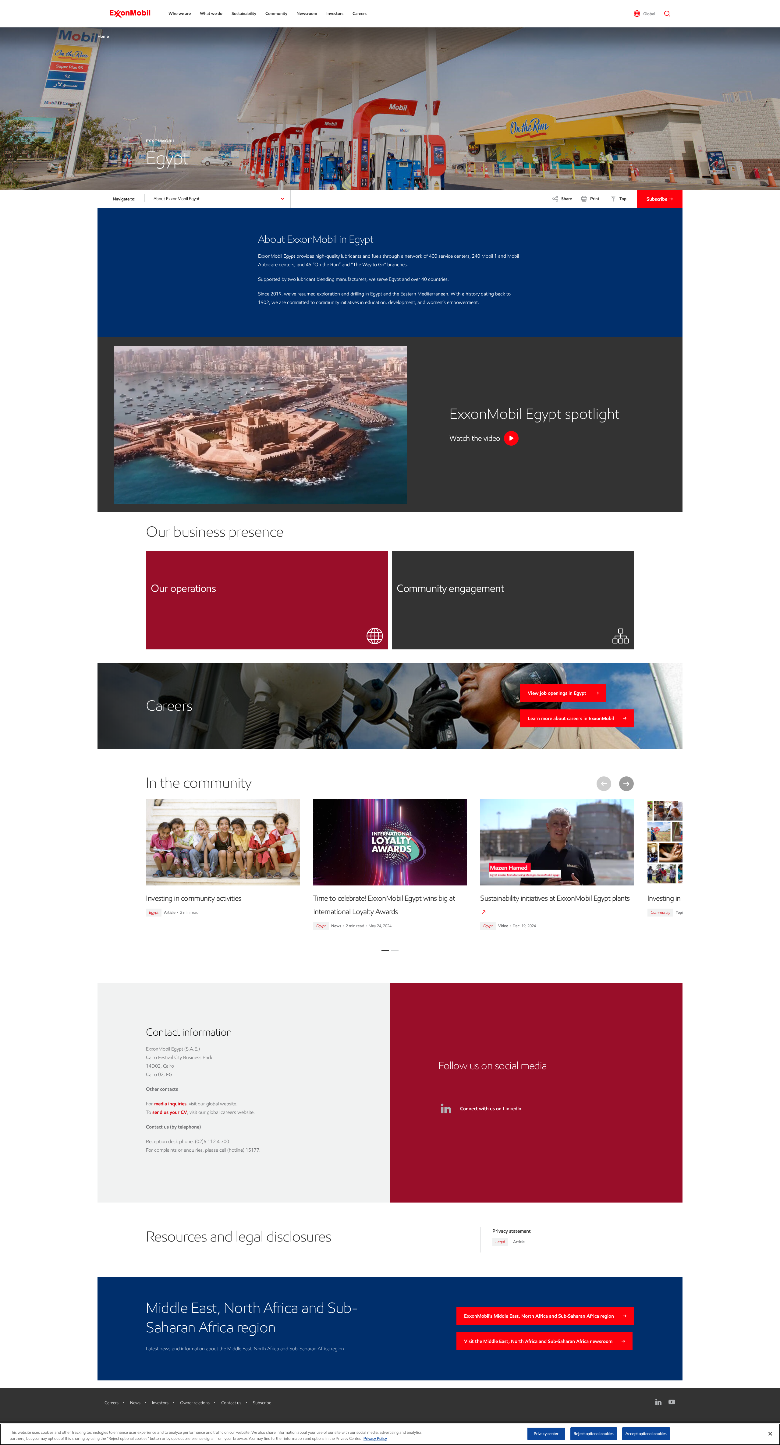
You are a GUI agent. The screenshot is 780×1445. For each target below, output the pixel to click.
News (135, 1402)
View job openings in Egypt (557, 693)
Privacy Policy (375, 1438)
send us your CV (169, 1112)
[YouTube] (671, 1402)
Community (276, 13)
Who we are (179, 13)
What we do (211, 13)
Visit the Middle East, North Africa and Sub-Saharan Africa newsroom (538, 1341)
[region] (390, 1434)
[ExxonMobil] (133, 14)
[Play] (511, 438)
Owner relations (195, 1402)
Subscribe (657, 199)
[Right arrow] (626, 783)
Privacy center (546, 1433)
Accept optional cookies (646, 1433)
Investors (334, 13)
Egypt (153, 912)
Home (103, 36)
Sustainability (244, 13)
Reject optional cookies (594, 1433)
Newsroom (306, 13)
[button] (644, 13)
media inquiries (170, 1104)
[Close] (770, 1433)
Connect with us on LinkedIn (490, 1108)
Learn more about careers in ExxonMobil (571, 718)
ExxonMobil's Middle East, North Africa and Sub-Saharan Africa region (539, 1316)
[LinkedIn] (658, 1402)
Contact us (231, 1402)
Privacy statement (511, 1231)
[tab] (385, 950)
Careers (360, 13)
